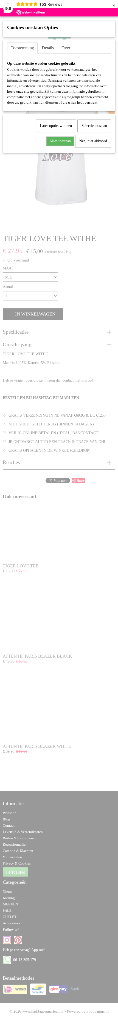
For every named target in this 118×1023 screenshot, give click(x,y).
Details (48, 48)
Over (65, 48)
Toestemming (22, 48)
